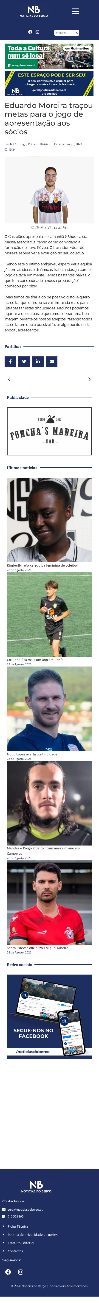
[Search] (77, 33)
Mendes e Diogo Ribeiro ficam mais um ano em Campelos (43, 851)
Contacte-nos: (13, 1201)
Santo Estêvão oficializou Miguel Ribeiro (37, 948)
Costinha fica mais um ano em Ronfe (35, 660)
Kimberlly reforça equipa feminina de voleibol (42, 565)
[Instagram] (37, 31)
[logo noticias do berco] (34, 11)
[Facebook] (30, 31)
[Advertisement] (49, 1113)
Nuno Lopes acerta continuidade (32, 754)
